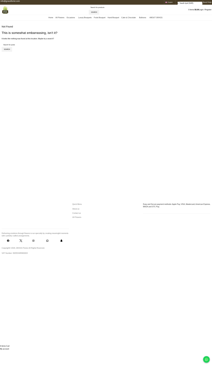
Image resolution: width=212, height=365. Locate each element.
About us (75, 209)
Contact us (76, 213)
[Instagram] (33, 241)
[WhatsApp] (47, 241)
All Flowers (76, 217)
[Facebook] (8, 241)
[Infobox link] (106, 10)
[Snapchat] (61, 241)
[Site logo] (5, 9)
